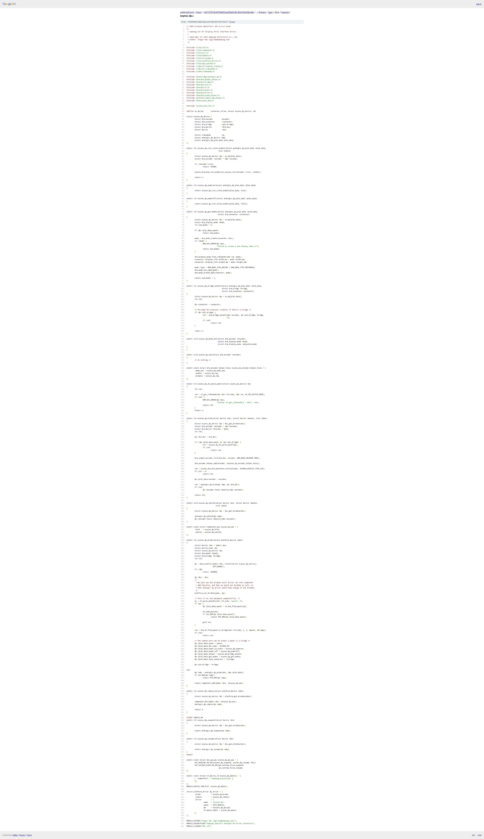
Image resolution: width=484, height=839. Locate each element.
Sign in (478, 4)
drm (277, 12)
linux (198, 12)
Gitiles (15, 835)
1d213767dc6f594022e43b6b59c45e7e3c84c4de (228, 12)
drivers (262, 12)
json (479, 835)
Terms (29, 835)
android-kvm (187, 12)
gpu (270, 12)
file (232, 22)
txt (473, 835)
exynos (285, 12)
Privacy (22, 835)
